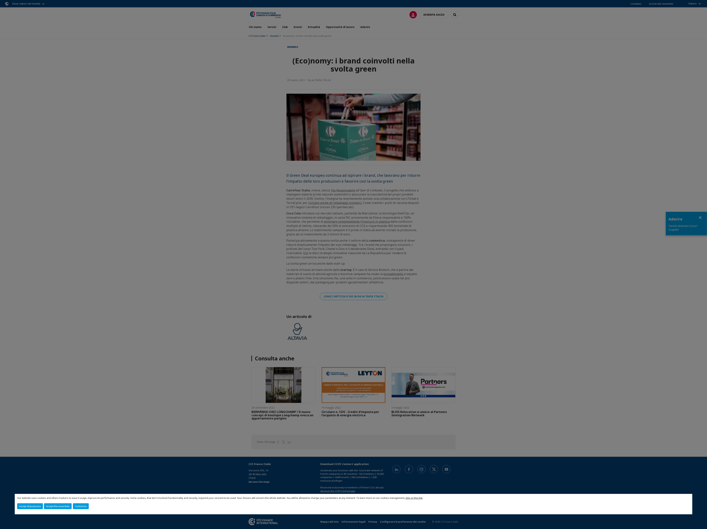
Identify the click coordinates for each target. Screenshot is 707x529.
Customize (81, 506)
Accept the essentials (58, 506)
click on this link (414, 498)
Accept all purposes (30, 506)
